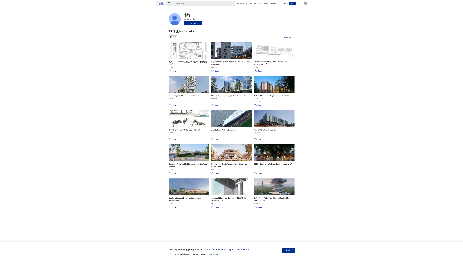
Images (273, 3)
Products (258, 3)
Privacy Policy (224, 249)
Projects (240, 3)
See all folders (289, 38)
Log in (285, 3)
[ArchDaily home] (160, 3)
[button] (173, 37)
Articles (249, 3)
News (266, 3)
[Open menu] (305, 3)
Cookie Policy (242, 249)
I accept (289, 250)
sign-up (215, 254)
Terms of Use (210, 249)
